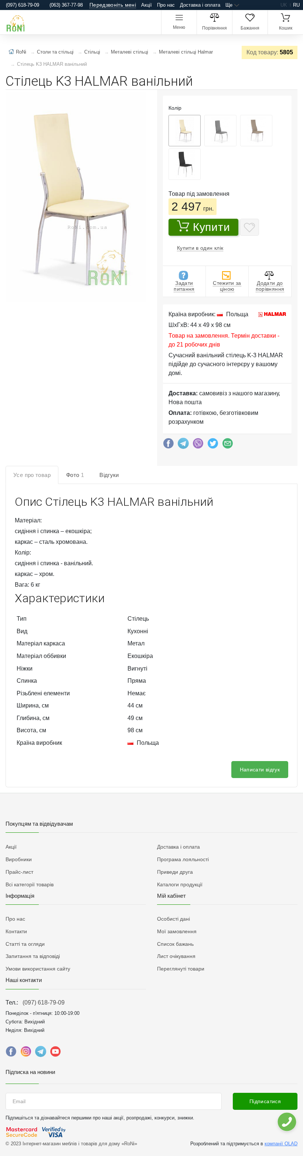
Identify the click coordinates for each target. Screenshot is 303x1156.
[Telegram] (183, 445)
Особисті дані (173, 919)
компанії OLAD (281, 1143)
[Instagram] (25, 1053)
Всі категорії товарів (30, 884)
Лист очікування (176, 956)
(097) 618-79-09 (44, 1002)
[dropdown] (286, 1122)
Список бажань (175, 944)
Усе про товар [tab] (32, 475)
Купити (211, 227)
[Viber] (198, 445)
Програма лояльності (183, 859)
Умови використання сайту (38, 969)
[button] (75, 197)
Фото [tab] (75, 475)
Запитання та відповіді (33, 956)
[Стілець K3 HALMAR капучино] (256, 130)
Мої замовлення (177, 931)
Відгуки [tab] (109, 475)
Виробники (19, 859)
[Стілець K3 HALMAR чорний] (184, 164)
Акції (146, 5)
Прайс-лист (19, 872)
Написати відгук (260, 770)
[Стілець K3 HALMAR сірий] (220, 130)
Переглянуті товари (180, 969)
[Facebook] (168, 445)
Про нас (166, 5)
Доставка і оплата (200, 5)
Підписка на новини (30, 1072)
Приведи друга (175, 872)
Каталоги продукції (179, 884)
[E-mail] (227, 445)
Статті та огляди (25, 944)
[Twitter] (212, 445)
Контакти (16, 931)
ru (296, 5)
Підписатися (265, 1101)
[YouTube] (55, 1053)
